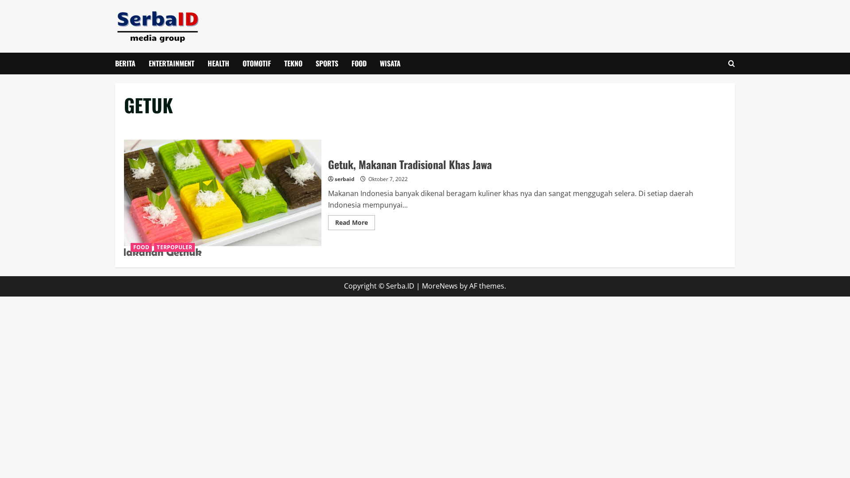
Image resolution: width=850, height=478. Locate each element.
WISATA (390, 63)
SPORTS (327, 63)
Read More (355, 224)
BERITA (125, 63)
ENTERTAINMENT (171, 63)
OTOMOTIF (257, 63)
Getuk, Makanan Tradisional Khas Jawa (222, 192)
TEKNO (293, 63)
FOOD (359, 63)
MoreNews (440, 286)
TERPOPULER (174, 247)
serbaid (345, 179)
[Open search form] (731, 63)
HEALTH (218, 63)
